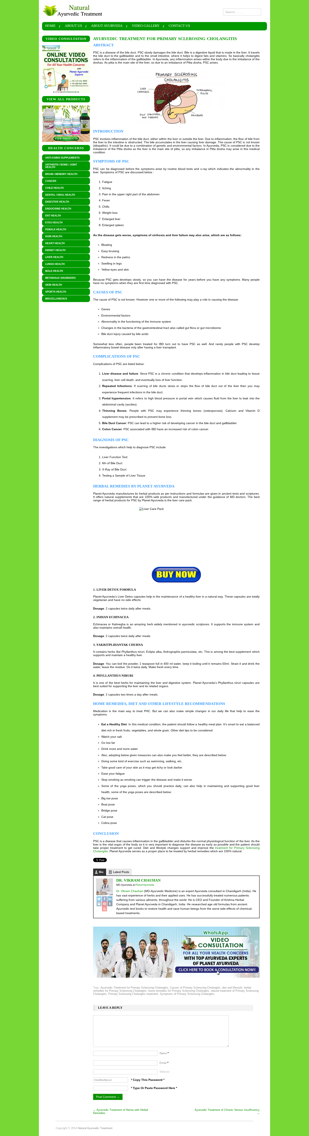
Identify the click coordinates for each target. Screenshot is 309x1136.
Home (50, 26)
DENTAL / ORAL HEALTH (58, 195)
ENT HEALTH (51, 216)
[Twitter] (99, 898)
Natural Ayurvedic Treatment (95, 1128)
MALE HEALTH (52, 271)
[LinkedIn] (109, 898)
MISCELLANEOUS (54, 299)
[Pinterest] (104, 903)
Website (164, 1071)
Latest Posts (121, 872)
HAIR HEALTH (52, 236)
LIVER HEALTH (52, 257)
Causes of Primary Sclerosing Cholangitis (195, 987)
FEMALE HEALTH (54, 229)
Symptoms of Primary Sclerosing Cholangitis (187, 993)
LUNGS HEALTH (53, 264)
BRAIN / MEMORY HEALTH (59, 174)
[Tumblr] (109, 903)
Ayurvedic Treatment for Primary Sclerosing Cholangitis (134, 987)
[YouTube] (104, 908)
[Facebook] (104, 898)
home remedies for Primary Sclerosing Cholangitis (178, 990)
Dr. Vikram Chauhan (138, 880)
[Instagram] (99, 903)
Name (164, 1053)
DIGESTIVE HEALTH (55, 202)
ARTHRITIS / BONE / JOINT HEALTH (59, 166)
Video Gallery (146, 26)
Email (164, 1062)
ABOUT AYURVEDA (107, 26)
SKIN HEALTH (52, 285)
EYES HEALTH (52, 222)
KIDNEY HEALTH (54, 250)
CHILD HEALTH (53, 188)
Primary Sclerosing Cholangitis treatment (133, 993)
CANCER (49, 181)
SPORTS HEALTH (54, 292)
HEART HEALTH (53, 243)
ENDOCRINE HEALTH (56, 209)
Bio (101, 872)
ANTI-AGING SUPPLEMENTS (62, 157)
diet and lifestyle (232, 987)
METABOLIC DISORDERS (60, 277)
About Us (73, 26)
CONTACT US (179, 26)
